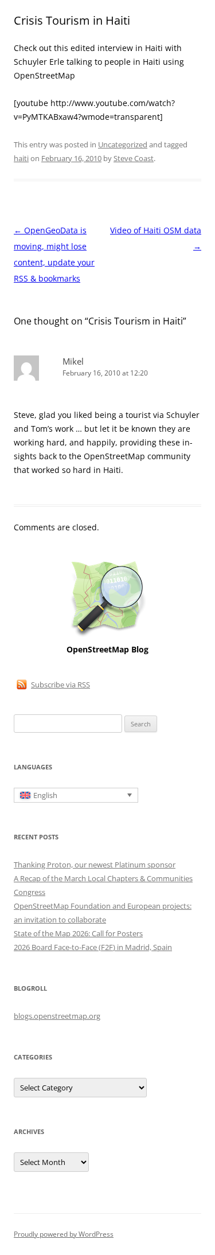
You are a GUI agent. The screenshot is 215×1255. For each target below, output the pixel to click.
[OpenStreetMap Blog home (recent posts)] (107, 635)
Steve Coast (134, 158)
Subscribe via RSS (60, 684)
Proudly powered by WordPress (64, 1234)
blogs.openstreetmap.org (57, 1016)
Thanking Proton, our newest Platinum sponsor (94, 864)
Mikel (73, 361)
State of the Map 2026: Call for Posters (78, 933)
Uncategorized (122, 144)
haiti (21, 158)
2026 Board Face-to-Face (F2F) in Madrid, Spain (93, 947)
